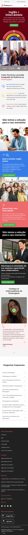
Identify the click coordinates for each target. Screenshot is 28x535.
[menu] (25, 5)
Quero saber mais (9, 175)
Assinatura (3, 531)
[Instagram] (5, 506)
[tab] (7, 1)
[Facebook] (2, 506)
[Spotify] (8, 506)
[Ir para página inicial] (7, 5)
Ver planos (14, 25)
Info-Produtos (10, 531)
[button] (23, 67)
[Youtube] (10, 506)
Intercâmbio (21, 529)
